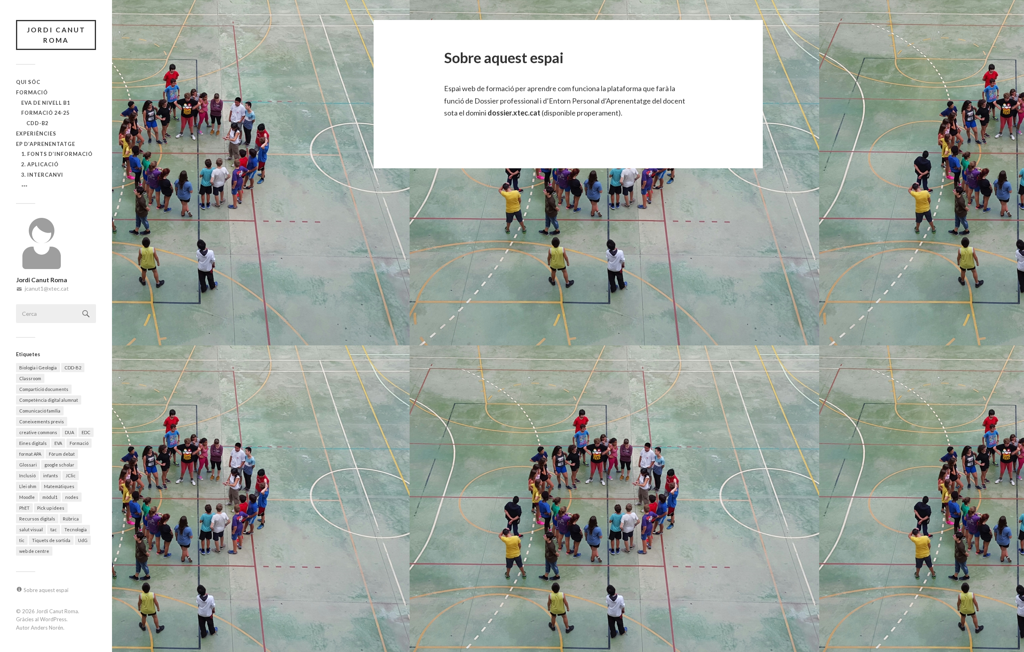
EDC (86, 432)
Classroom (30, 378)
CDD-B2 (37, 123)
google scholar (59, 464)
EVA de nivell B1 (45, 103)
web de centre (34, 551)
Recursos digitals (37, 518)
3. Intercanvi (42, 174)
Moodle (27, 497)
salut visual (31, 529)
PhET (24, 507)
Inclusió (27, 475)
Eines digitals (33, 443)
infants (50, 475)
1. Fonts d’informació (57, 154)
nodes (71, 497)
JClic (71, 475)
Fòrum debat (62, 454)
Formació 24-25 (45, 113)
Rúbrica (71, 518)
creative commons (38, 432)
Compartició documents (43, 389)
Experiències (36, 133)
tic (21, 540)
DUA (69, 432)
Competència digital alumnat (48, 400)
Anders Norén (47, 627)
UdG (83, 540)
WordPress (53, 619)
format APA (30, 454)
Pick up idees (50, 507)
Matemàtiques (59, 486)
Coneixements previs (41, 421)
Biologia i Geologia (38, 367)
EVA (58, 443)
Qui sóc (28, 82)
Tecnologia (75, 529)
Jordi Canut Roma (56, 35)
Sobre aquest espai (46, 590)
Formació (32, 92)
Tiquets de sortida (51, 540)
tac (53, 529)
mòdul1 (50, 497)
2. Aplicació (40, 164)
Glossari (28, 464)
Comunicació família (39, 410)
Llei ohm (27, 486)
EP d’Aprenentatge (45, 144)
